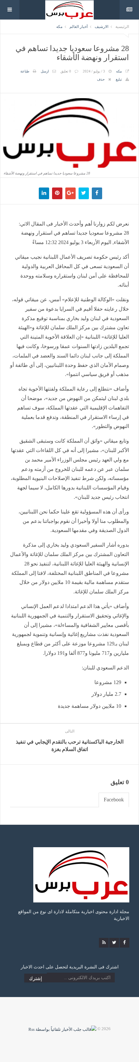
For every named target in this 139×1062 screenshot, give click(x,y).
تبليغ (119, 79)
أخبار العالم (79, 26)
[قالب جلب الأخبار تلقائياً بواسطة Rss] (62, 1028)
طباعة (24, 71)
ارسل (45, 71)
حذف (101, 79)
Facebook (114, 799)
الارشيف (101, 26)
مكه (59, 26)
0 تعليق (65, 71)
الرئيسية (122, 26)
